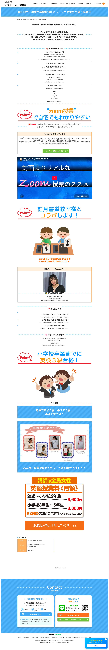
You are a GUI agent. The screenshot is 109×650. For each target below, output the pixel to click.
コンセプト (61, 637)
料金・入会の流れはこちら (73, 620)
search (103, 4)
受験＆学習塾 (26, 637)
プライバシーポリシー (85, 637)
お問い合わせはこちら (73, 615)
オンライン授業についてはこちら (56, 151)
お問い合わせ (97, 3)
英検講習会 (54, 637)
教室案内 (81, 3)
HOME (18, 19)
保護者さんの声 (64, 3)
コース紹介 (43, 3)
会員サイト (88, 3)
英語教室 (48, 637)
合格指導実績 (54, 3)
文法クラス (42, 637)
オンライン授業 (34, 637)
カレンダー (68, 637)
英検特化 (35, 3)
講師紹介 (73, 3)
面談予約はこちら (35, 614)
